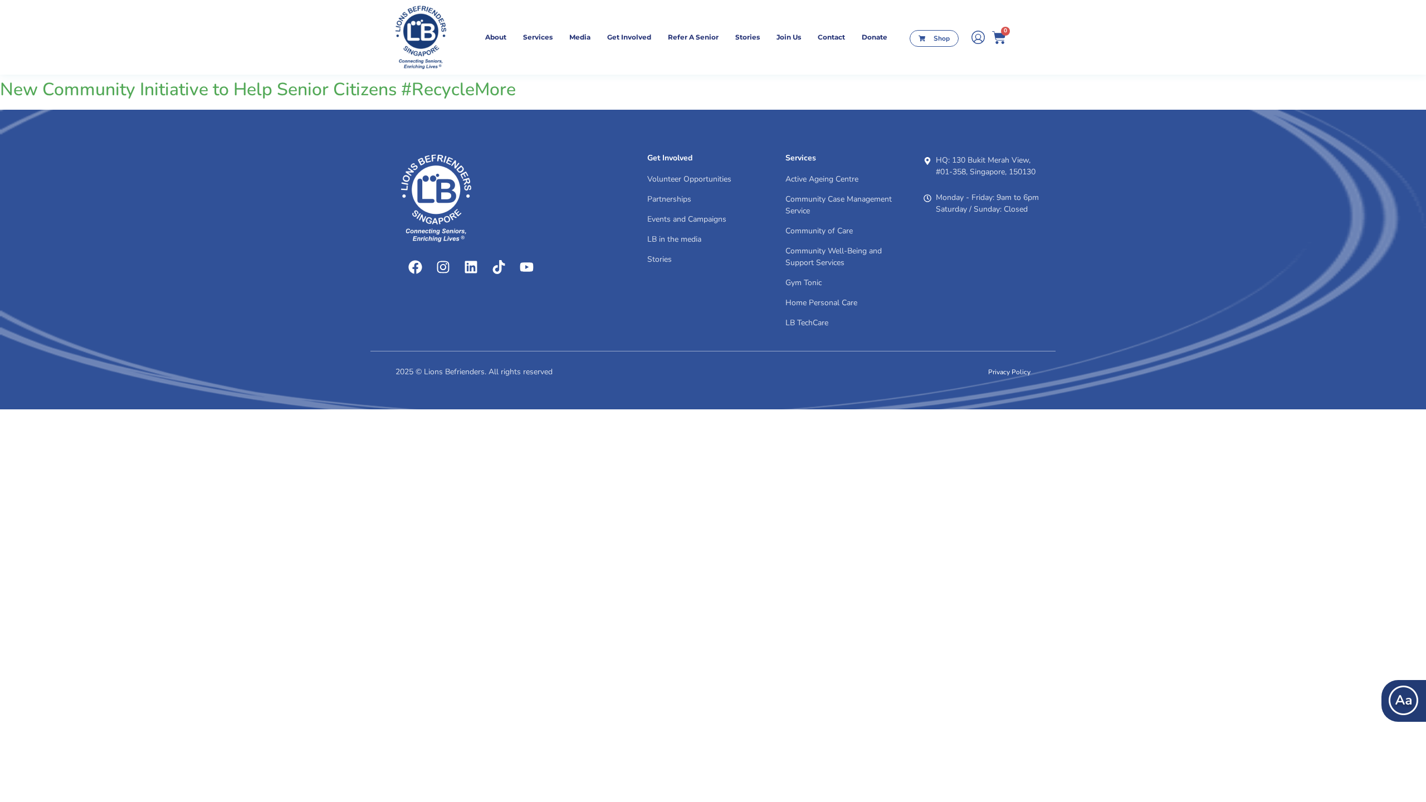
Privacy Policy (1009, 372)
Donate (874, 37)
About (495, 37)
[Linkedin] (471, 267)
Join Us (789, 37)
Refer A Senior (693, 37)
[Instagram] (443, 267)
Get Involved (629, 37)
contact (831, 37)
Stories (747, 37)
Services (538, 37)
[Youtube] (526, 267)
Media (579, 37)
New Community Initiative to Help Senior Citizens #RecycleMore (258, 89)
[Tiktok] (498, 267)
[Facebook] (415, 267)
